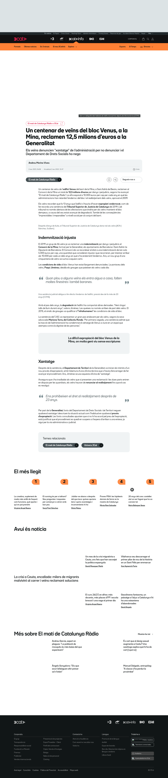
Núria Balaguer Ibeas (136, 505)
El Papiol (56, 33)
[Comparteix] (115, 179)
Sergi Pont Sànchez (50, 508)
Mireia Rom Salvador (108, 505)
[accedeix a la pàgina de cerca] (148, 39)
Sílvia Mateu (76, 508)
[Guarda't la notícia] (109, 179)
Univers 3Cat (90, 445)
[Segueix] (59, 180)
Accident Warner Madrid (131, 33)
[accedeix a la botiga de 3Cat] (143, 39)
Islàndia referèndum (89, 33)
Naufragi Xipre (76, 33)
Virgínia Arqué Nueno (22, 508)
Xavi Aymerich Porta (129, 566)
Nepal (143, 33)
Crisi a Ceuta (65, 33)
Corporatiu (132, 39)
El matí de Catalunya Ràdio (42, 180)
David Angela (126, 607)
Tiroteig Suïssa (103, 33)
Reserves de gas (115, 33)
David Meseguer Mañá (94, 566)
